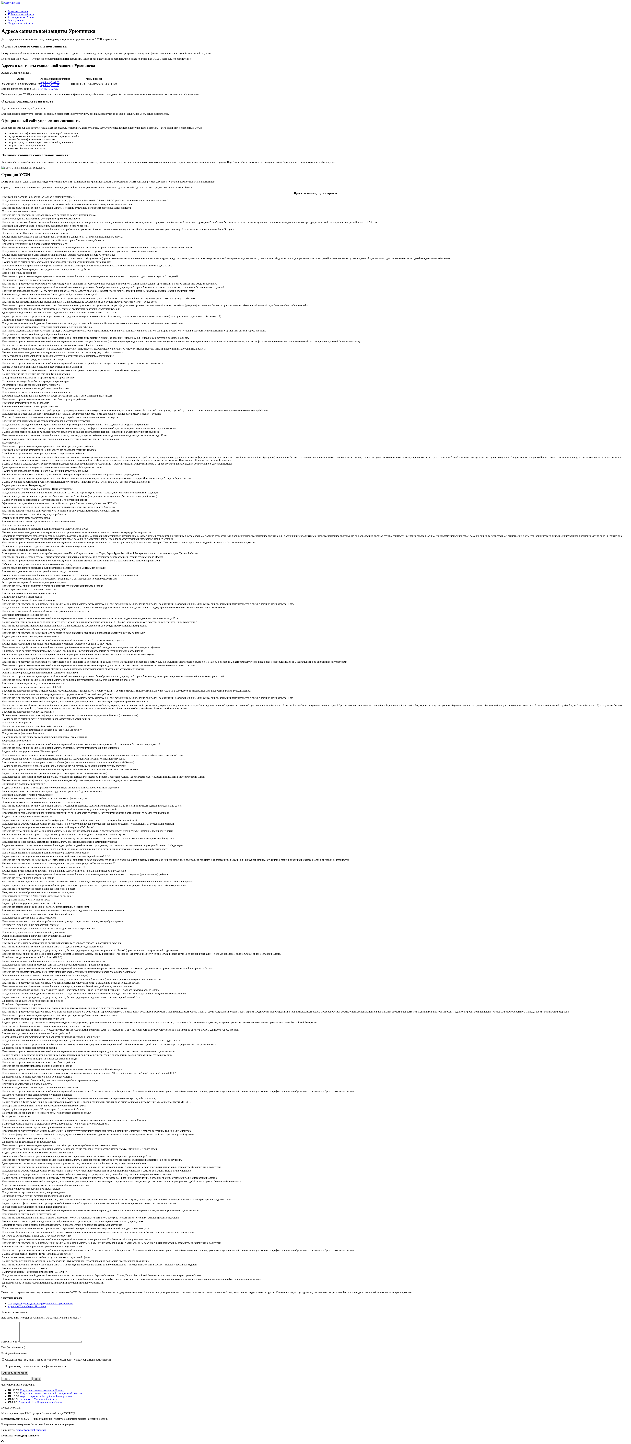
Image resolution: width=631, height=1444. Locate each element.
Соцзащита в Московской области (38, 1399)
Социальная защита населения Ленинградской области (51, 1393)
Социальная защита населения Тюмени (42, 1390)
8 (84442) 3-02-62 (49, 82)
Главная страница (18, 11)
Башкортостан (16, 20)
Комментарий (10, 1341)
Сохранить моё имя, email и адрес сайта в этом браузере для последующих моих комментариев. (58, 1359)
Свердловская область (20, 23)
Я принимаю (35, 1366)
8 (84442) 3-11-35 (49, 85)
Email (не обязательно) (13, 1353)
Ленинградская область (21, 17)
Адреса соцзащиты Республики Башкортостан (46, 1396)
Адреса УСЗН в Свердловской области (40, 1402)
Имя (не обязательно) (13, 1347)
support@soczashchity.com (31, 1430)
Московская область (22, 14)
